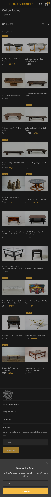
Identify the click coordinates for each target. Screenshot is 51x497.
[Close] (47, 463)
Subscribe (25, 491)
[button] (3, 23)
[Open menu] (4, 4)
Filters (43, 23)
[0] (46, 4)
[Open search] (40, 4)
